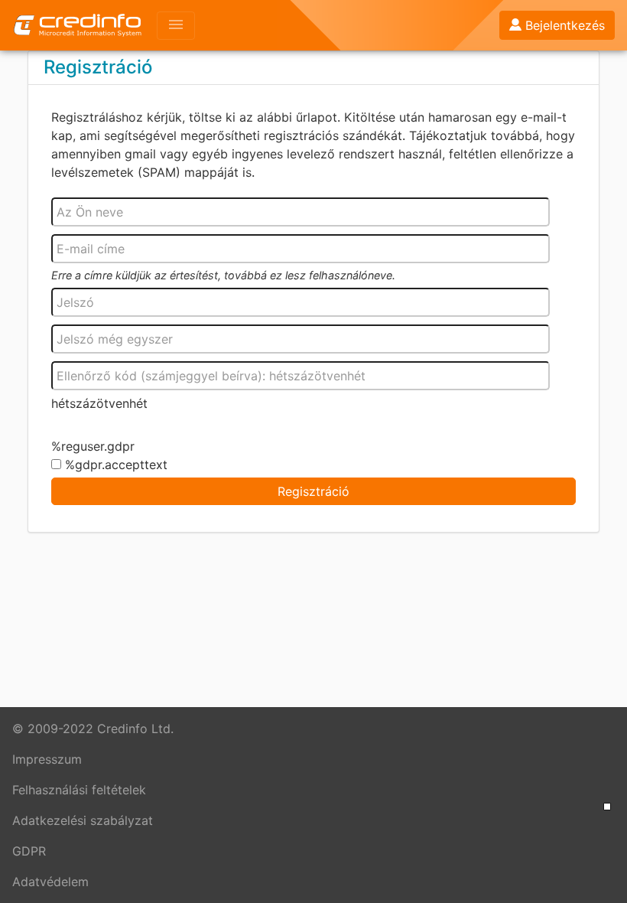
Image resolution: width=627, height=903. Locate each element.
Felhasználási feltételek (79, 789)
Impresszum (47, 759)
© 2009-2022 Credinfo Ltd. (93, 728)
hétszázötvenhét (99, 403)
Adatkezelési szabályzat (82, 820)
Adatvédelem (50, 881)
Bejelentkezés (565, 25)
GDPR (29, 851)
